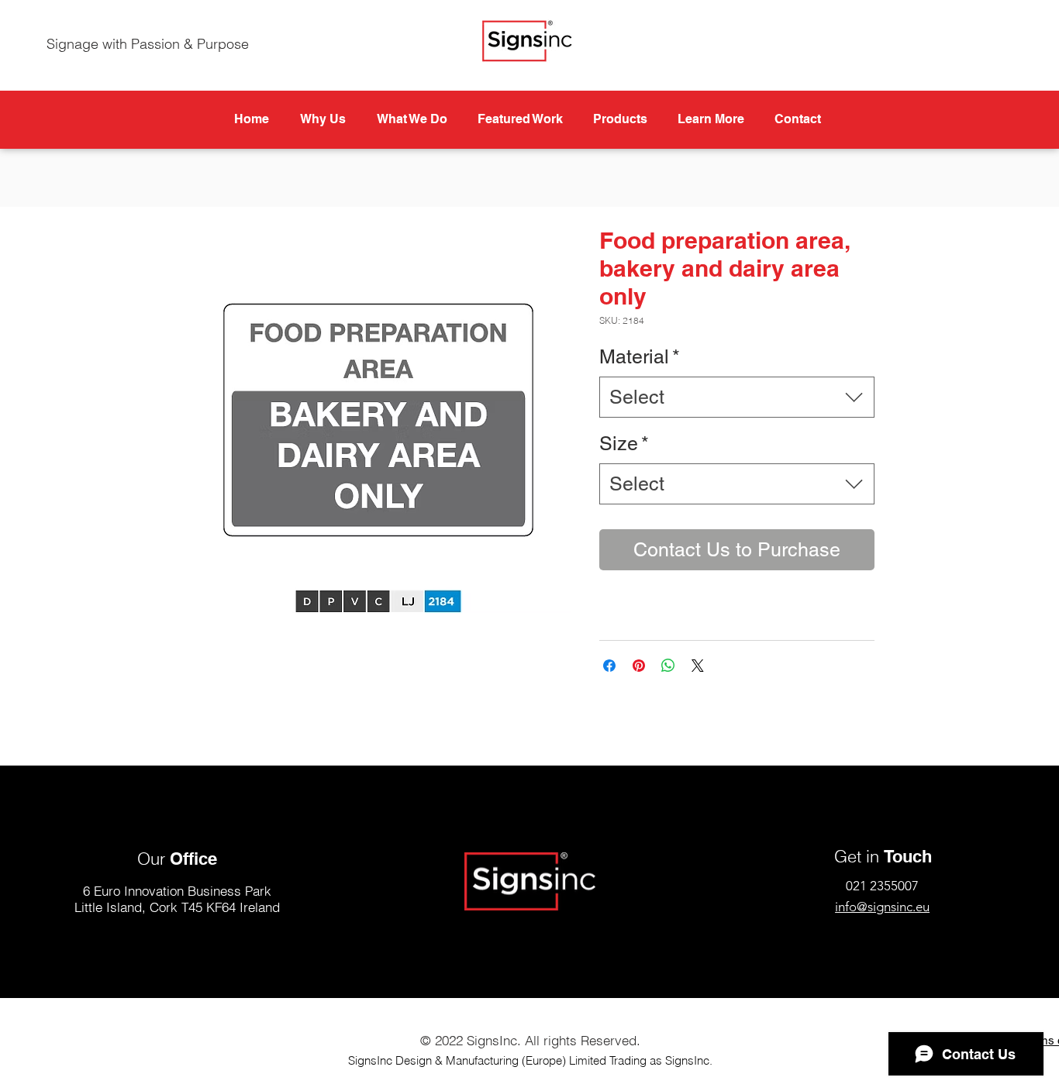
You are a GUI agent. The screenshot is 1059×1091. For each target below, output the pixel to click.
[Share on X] (697, 665)
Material (639, 357)
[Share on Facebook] (609, 665)
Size (624, 443)
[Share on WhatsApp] (668, 665)
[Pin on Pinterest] (639, 665)
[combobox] (736, 397)
